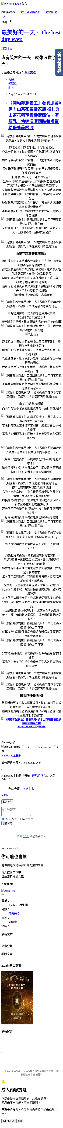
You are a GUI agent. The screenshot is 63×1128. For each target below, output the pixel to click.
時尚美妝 (30, 72)
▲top (4, 794)
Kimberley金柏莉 (11, 755)
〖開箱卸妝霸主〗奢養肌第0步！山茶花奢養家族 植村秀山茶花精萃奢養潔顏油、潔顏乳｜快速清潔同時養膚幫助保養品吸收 (34, 115)
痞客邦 (35, 775)
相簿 (11, 79)
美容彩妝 (28, 788)
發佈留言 (7, 823)
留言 (43, 775)
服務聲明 (37, 1074)
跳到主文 (7, 48)
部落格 (12, 83)
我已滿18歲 (8, 1121)
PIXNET (16, 1070)
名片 (11, 87)
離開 (20, 1121)
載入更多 (7, 801)
